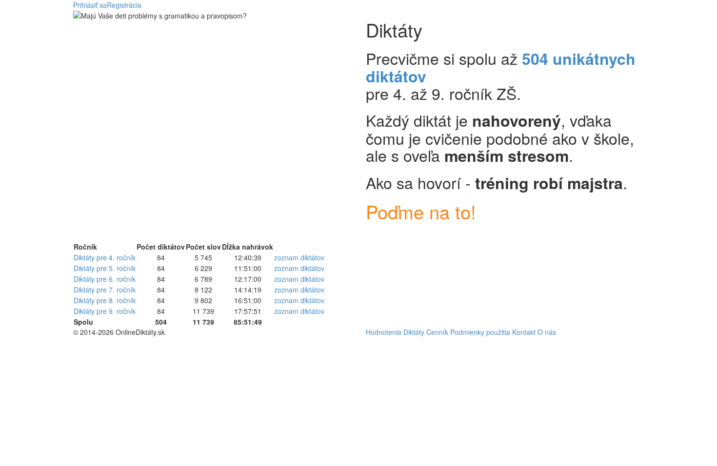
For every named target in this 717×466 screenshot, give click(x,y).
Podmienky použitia (480, 332)
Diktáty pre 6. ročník (105, 279)
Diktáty (413, 332)
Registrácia (124, 5)
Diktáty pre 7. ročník (105, 289)
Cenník (437, 332)
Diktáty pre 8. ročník (105, 300)
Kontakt (524, 332)
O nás (547, 332)
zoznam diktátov (299, 257)
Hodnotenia (383, 332)
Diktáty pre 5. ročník (105, 268)
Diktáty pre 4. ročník (105, 257)
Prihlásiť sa (90, 5)
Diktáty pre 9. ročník (105, 311)
